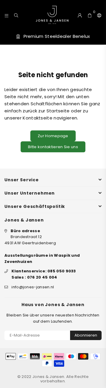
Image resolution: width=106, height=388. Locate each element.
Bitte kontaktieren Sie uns (53, 147)
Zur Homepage (53, 136)
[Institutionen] (98, 14)
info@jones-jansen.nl (32, 287)
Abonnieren (85, 335)
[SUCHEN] (16, 14)
